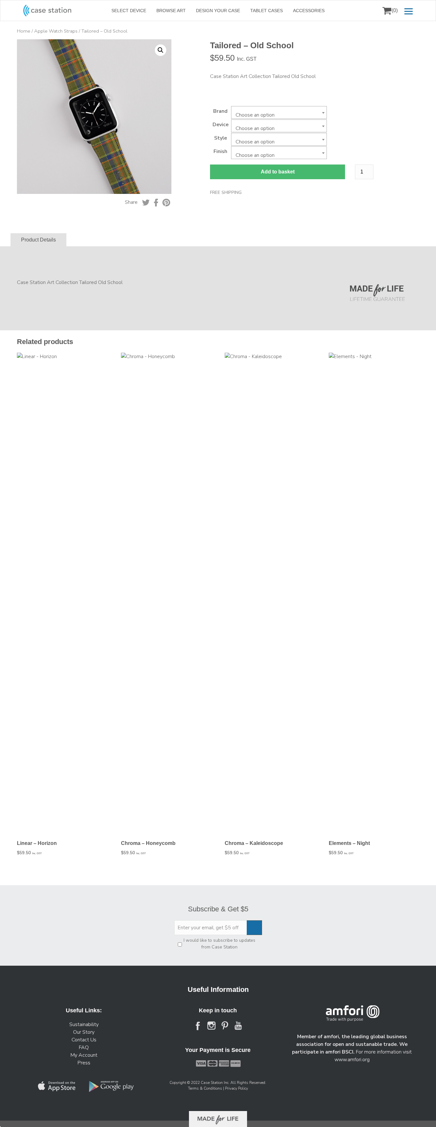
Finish (220, 151)
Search (370, 10)
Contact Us (83, 1039)
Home (23, 31)
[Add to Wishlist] (24, 48)
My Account (84, 1055)
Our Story (83, 1032)
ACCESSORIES (309, 10)
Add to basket (278, 171)
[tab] (38, 239)
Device (221, 124)
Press (84, 1062)
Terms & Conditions (205, 1088)
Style (220, 138)
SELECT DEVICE (128, 10)
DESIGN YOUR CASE (218, 10)
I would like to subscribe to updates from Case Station (219, 943)
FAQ (84, 1047)
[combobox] (279, 112)
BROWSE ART (171, 10)
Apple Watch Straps (56, 31)
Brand (220, 111)
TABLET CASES (266, 10)
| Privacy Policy (235, 1088)
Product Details (38, 239)
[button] (160, 50)
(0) (395, 10)
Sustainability (84, 1024)
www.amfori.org (352, 1059)
